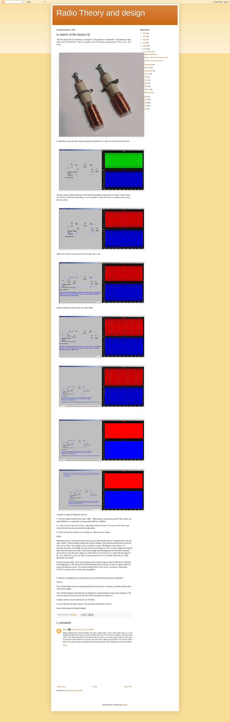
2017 (145, 106)
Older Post (128, 687)
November (149, 65)
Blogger (125, 705)
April (146, 86)
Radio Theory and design (100, 12)
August (147, 74)
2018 (145, 103)
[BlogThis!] (84, 614)
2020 (145, 96)
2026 (145, 33)
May (146, 83)
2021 (145, 49)
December (149, 52)
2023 (145, 43)
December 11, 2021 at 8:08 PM (82, 630)
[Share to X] (87, 614)
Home (95, 687)
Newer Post (61, 687)
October (148, 68)
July (146, 77)
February (148, 92)
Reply (65, 645)
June (147, 80)
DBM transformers (150, 54)
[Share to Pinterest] (92, 614)
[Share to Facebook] (89, 614)
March (147, 89)
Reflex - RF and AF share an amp (156, 57)
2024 (145, 40)
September (149, 71)
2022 (145, 46)
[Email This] (82, 614)
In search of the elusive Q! (153, 61)
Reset (65, 630)
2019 (145, 100)
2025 (145, 36)
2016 (145, 109)
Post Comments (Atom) (74, 691)
